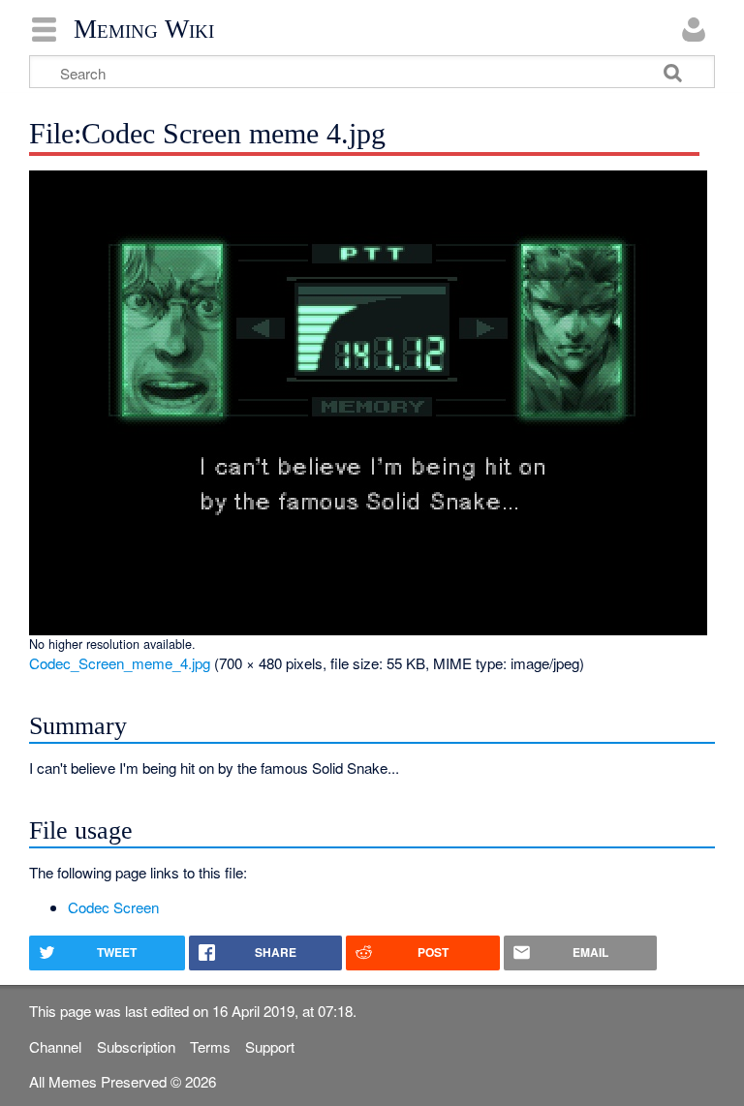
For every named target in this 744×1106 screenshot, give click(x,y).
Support (269, 1046)
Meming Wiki (144, 29)
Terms (210, 1046)
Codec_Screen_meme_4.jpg (119, 663)
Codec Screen (113, 907)
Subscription (136, 1046)
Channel (55, 1046)
